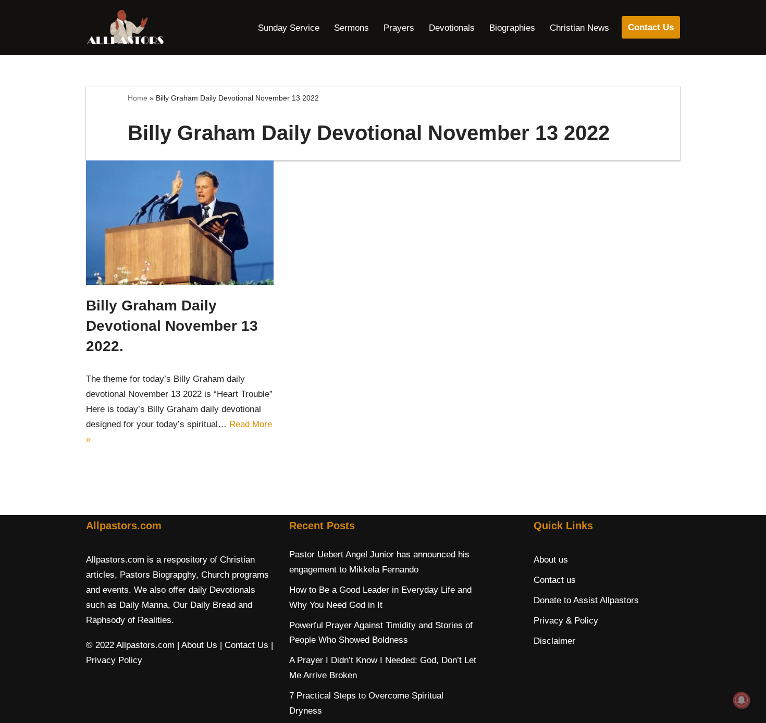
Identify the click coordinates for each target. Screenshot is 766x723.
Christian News (579, 28)
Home (137, 98)
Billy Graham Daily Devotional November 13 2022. (172, 325)
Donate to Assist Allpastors (586, 600)
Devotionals (452, 28)
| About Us (197, 645)
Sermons (351, 28)
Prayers (399, 28)
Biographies (512, 28)
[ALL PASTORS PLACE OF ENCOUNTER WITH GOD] (125, 27)
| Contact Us (244, 645)
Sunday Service (288, 28)
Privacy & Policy (566, 621)
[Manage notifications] (741, 700)
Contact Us (651, 27)
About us (551, 560)
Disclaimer (554, 641)
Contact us (555, 580)
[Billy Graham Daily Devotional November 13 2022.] (180, 222)
